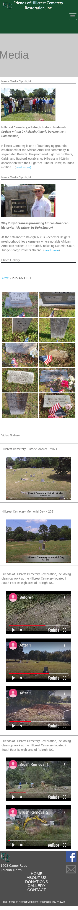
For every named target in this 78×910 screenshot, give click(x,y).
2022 (5, 278)
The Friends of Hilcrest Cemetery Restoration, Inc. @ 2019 (34, 901)
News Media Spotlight (16, 81)
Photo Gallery (10, 260)
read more (51, 250)
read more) (23, 167)
